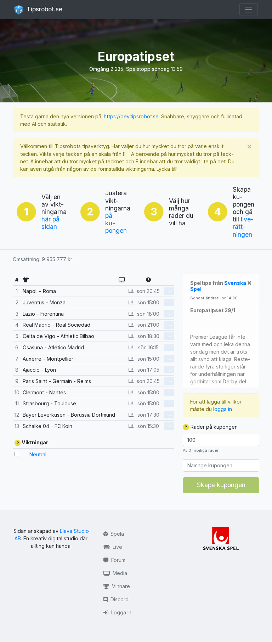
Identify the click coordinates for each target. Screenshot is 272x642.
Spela (116, 534)
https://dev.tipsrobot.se (131, 116)
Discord (119, 599)
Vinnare (120, 586)
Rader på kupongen (213, 427)
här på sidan (50, 222)
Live (116, 547)
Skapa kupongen (221, 485)
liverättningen (243, 226)
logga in (222, 409)
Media (119, 573)
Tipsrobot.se (43, 9)
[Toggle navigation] (248, 9)
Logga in (120, 612)
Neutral (37, 454)
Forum (117, 560)
